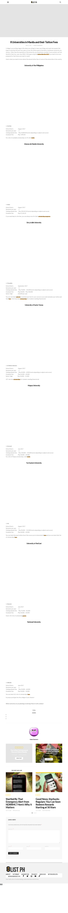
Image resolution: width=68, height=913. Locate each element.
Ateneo (8, 204)
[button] (32, 813)
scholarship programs (44, 216)
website (18, 297)
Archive (43, 874)
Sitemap (16, 874)
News (49, 746)
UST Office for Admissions (12, 365)
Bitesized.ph (53, 874)
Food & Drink (19, 747)
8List (52, 755)
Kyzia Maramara (46, 810)
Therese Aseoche (22, 754)
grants (24, 615)
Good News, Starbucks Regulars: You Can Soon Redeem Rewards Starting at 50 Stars (48, 803)
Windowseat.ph (14, 876)
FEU (8, 523)
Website (46, 846)
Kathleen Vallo (16, 810)
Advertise (25, 874)
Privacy (34, 874)
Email (28, 846)
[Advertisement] (34, 897)
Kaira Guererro (34, 739)
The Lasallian (9, 283)
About (8, 874)
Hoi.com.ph (9, 446)
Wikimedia (9, 682)
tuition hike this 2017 (43, 54)
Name (10, 846)
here (9, 298)
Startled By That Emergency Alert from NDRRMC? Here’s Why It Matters (19, 803)
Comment (10, 829)
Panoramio (9, 604)
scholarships (23, 298)
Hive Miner (9, 126)
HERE (32, 138)
